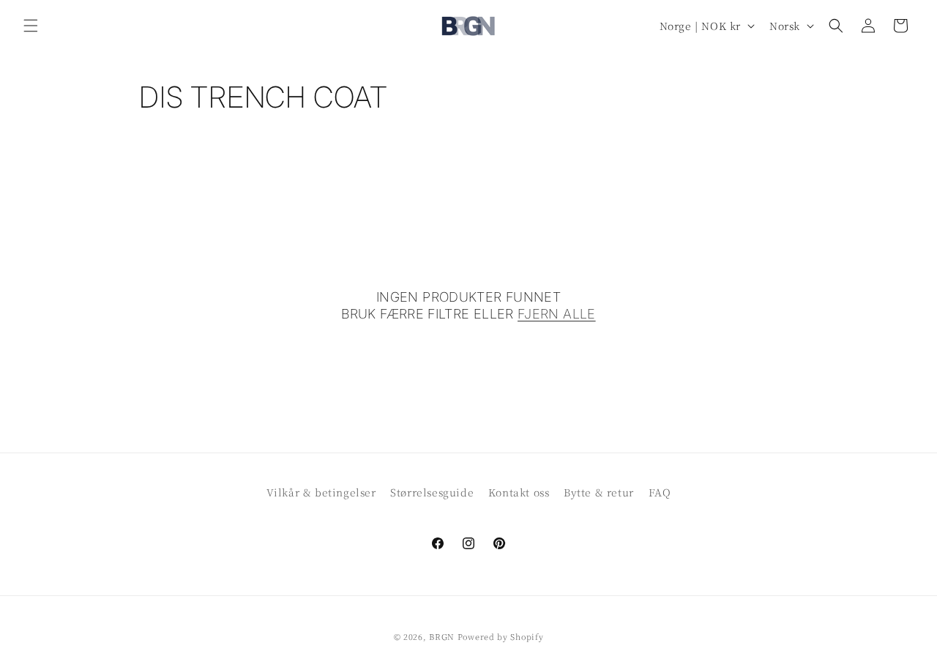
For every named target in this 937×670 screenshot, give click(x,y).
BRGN (442, 636)
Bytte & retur (599, 492)
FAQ (660, 492)
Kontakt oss (519, 492)
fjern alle (557, 313)
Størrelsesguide (432, 492)
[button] (31, 26)
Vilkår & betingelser (321, 492)
